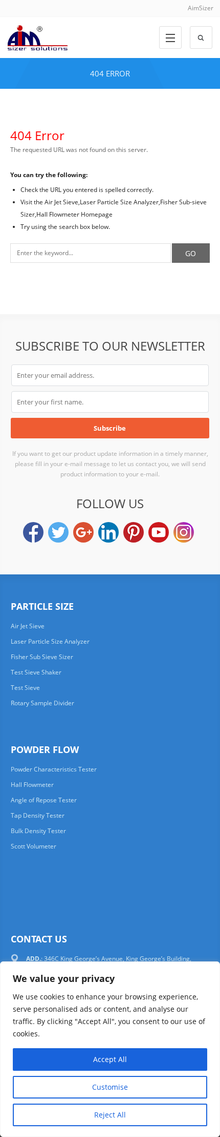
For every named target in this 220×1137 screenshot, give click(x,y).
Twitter (58, 532)
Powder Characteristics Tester (54, 769)
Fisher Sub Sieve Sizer (42, 656)
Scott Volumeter (33, 846)
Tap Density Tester (37, 815)
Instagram (183, 532)
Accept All (110, 1059)
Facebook (33, 532)
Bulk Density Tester (38, 830)
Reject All (110, 1115)
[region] (110, 1049)
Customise (110, 1087)
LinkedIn (108, 532)
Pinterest (133, 532)
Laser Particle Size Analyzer (50, 641)
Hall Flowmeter (32, 784)
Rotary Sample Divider (42, 703)
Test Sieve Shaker (36, 672)
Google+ (83, 532)
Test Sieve (25, 687)
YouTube (158, 532)
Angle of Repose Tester (44, 800)
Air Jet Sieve (28, 626)
